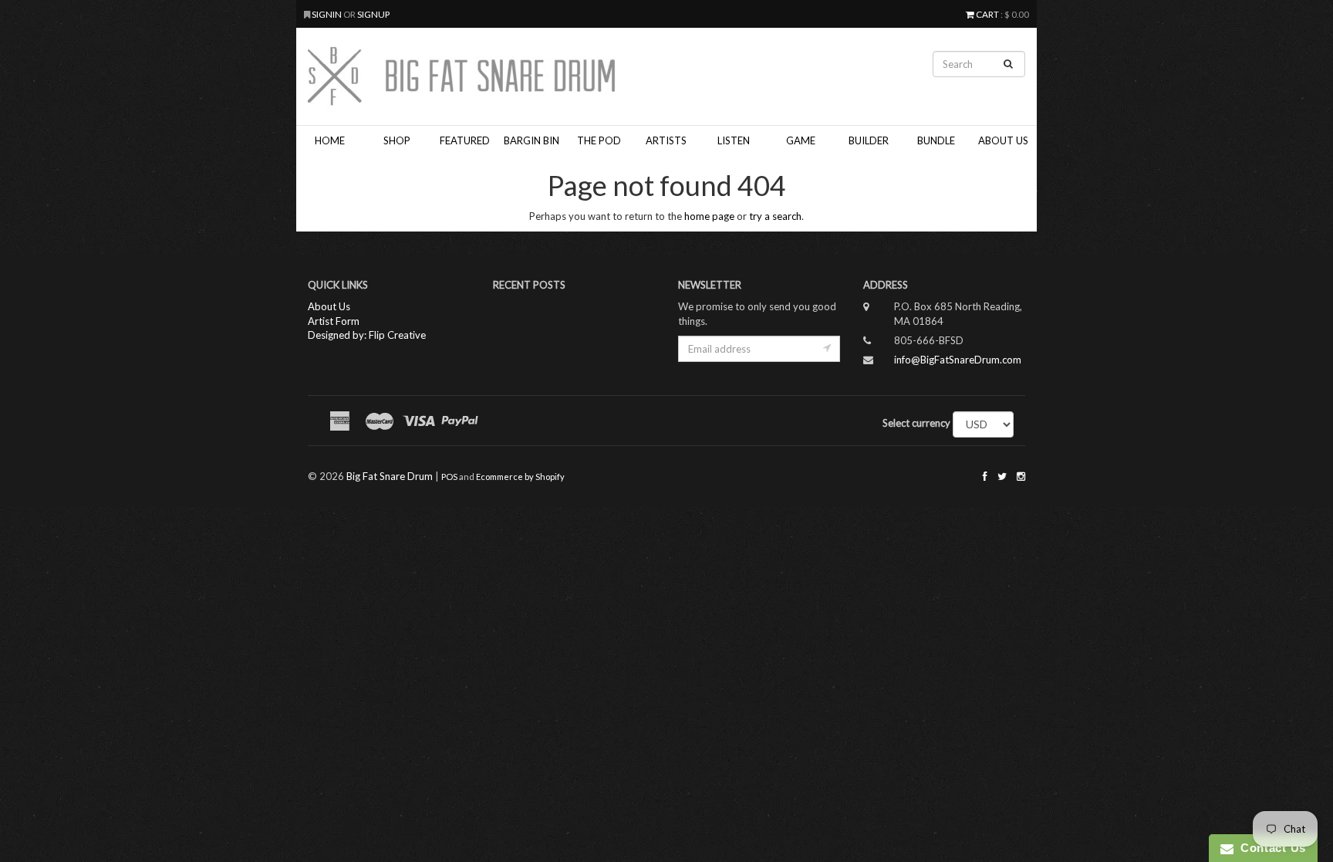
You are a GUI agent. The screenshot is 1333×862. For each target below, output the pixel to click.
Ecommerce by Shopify (520, 477)
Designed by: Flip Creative (367, 335)
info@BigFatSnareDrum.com (957, 359)
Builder (869, 140)
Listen (733, 140)
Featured (465, 140)
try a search (775, 216)
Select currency (916, 423)
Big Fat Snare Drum (389, 476)
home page (709, 216)
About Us (1003, 140)
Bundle (936, 140)
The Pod (599, 140)
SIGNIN (327, 13)
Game (800, 140)
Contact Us (1269, 847)
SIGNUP (373, 13)
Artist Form (333, 321)
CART (987, 13)
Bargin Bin (531, 140)
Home (330, 140)
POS (449, 477)
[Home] (543, 76)
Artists (666, 140)
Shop (396, 140)
